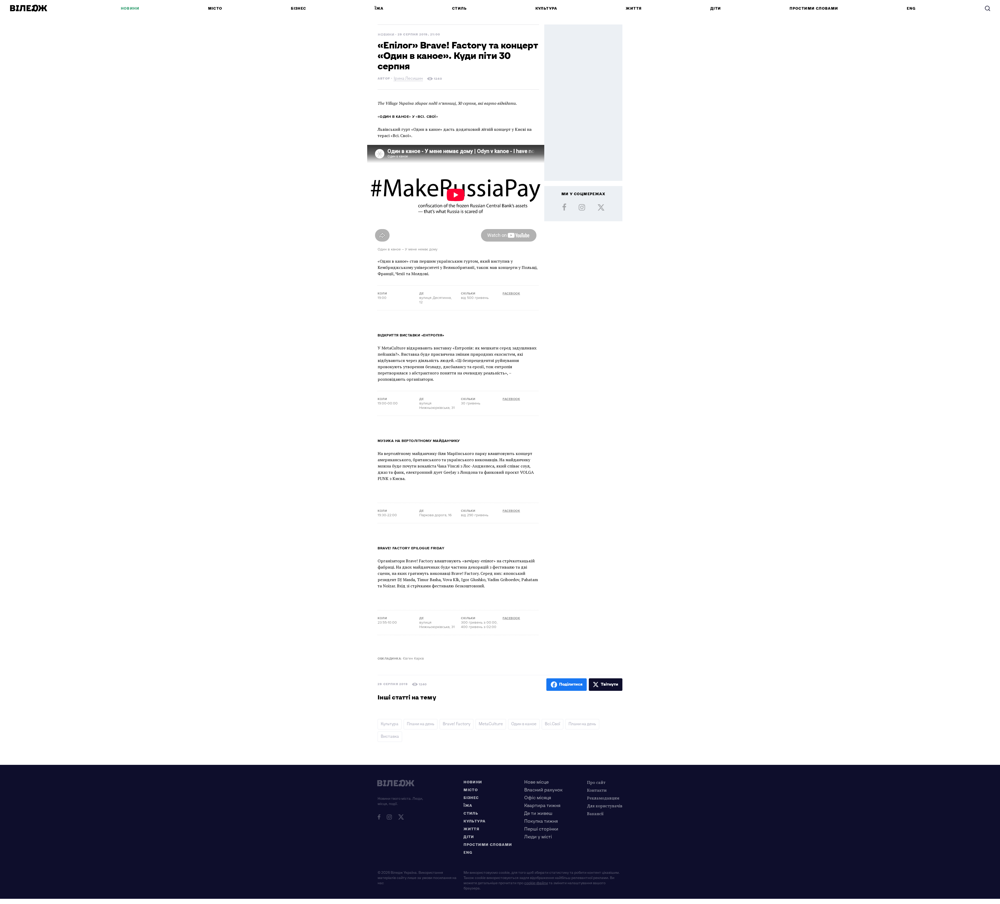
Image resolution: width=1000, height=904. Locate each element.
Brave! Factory (456, 724)
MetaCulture (491, 724)
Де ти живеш (538, 813)
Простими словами (814, 8)
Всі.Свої (552, 724)
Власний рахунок (543, 790)
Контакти (597, 790)
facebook (511, 294)
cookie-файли (536, 883)
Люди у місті (538, 837)
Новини (130, 8)
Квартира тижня (542, 805)
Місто (215, 8)
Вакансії (595, 813)
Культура (546, 8)
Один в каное (523, 724)
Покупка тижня (541, 821)
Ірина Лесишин (408, 79)
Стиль (459, 8)
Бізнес (298, 8)
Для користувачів (604, 806)
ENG (911, 8)
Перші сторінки (541, 829)
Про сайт (596, 782)
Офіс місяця (537, 798)
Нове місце (536, 782)
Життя (634, 8)
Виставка (390, 736)
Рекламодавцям (603, 798)
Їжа (379, 8)
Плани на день (420, 724)
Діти (715, 8)
